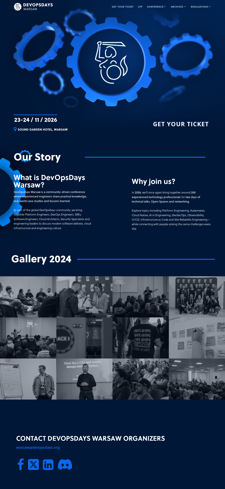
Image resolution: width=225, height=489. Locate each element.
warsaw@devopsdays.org (38, 447)
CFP (140, 6)
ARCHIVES (177, 6)
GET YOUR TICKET (123, 6)
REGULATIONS (200, 6)
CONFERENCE (155, 6)
